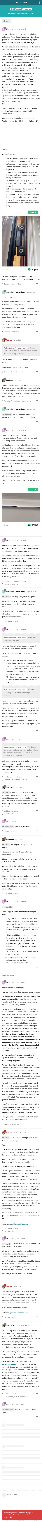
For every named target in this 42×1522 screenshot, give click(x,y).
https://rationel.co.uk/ (11, 1364)
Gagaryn (8, 414)
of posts (20, 3)
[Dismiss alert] (11, 1517)
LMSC (7, 597)
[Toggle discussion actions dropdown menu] (39, 2)
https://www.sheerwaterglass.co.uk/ (16, 1307)
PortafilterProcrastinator (16, 348)
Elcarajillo (8, 907)
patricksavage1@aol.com (19, 367)
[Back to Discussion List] (2, 2)
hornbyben (9, 826)
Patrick (7, 1244)
